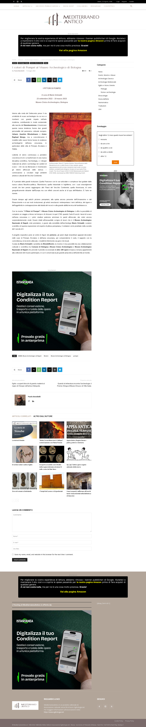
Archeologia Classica (31, 60)
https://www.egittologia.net (54, 712)
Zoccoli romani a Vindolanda (21, 491)
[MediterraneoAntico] (73, 19)
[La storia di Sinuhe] (24, 429)
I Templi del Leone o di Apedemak (51, 491)
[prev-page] (13, 500)
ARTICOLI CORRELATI (21, 416)
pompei (75, 356)
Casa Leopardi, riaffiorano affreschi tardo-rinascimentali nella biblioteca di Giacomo (79, 493)
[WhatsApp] (39, 80)
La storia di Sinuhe (18, 440)
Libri (99, 109)
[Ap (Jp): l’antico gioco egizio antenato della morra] (79, 454)
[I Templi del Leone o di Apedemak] (51, 480)
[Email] (49, 80)
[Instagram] (17, 1)
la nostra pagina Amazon (91, 40)
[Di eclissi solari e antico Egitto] (24, 454)
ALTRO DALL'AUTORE (42, 416)
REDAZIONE (96, 6)
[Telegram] (60, 80)
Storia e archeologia (108, 92)
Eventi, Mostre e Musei (37, 63)
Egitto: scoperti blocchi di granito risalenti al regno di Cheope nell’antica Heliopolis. (28, 385)
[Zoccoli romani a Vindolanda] (24, 480)
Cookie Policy (118, 721)
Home (14, 60)
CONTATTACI (109, 6)
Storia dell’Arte (103, 99)
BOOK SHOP (68, 6)
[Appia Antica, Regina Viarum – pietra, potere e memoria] (79, 429)
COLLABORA (82, 6)
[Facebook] (14, 1)
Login (118, 1)
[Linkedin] (44, 80)
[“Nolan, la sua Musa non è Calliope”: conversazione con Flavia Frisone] (51, 429)
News (46, 63)
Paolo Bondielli (19, 71)
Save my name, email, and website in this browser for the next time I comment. (43, 554)
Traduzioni (102, 106)
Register (124, 1)
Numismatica (103, 102)
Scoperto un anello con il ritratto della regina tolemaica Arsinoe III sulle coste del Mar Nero (50, 467)
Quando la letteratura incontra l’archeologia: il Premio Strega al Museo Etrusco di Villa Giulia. (74, 385)
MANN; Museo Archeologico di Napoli (29, 356)
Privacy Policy (129, 721)
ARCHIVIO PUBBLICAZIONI (47, 6)
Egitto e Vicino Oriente (106, 85)
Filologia (104, 89)
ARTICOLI (26, 6)
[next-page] (17, 500)
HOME (16, 6)
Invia (115, 162)
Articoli (20, 60)
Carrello (131, 1)
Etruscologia (102, 95)
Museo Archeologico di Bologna (61, 356)
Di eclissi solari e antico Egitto (22, 465)
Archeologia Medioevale (107, 82)
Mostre (46, 356)
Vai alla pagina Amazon (73, 50)
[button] (131, 6)
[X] (21, 1)
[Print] (54, 80)
